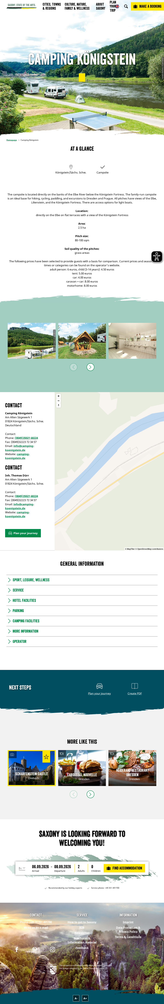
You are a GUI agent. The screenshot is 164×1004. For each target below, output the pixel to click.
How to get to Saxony (82, 922)
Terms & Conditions (128, 937)
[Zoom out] (58, 400)
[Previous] (73, 367)
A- (76, 998)
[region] (109, 471)
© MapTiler (130, 548)
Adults (81, 871)
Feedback (82, 947)
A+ (85, 998)
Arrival (35, 871)
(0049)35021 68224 (26, 438)
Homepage (11, 140)
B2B (81, 927)
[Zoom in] (58, 396)
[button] (82, 77)
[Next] (90, 367)
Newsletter (82, 933)
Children (96, 871)
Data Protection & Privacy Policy (128, 929)
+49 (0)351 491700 (40, 922)
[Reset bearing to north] (58, 405)
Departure (59, 871)
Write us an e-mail (36, 927)
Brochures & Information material (82, 940)
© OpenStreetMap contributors (149, 548)
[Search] (126, 6)
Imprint (128, 922)
